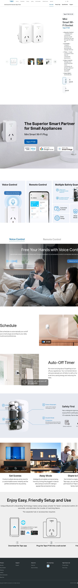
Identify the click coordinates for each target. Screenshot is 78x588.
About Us (33, 565)
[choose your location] (67, 1)
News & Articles (34, 567)
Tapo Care (2, 577)
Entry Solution (3, 567)
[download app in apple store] (34, 532)
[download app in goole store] (34, 534)
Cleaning (2, 570)
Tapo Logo (12, 1)
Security (1, 565)
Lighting (1, 572)
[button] (55, 61)
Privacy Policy (65, 565)
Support (17, 565)
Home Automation (3, 574)
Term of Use (64, 567)
